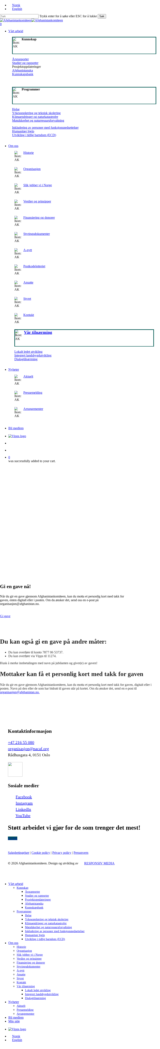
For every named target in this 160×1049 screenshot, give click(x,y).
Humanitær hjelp (23, 131)
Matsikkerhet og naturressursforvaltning (38, 120)
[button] (5, 616)
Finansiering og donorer (39, 217)
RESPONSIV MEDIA (99, 863)
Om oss (13, 943)
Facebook (24, 797)
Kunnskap (22, 887)
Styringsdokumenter (36, 234)
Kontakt (28, 315)
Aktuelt (28, 376)
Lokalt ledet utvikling (28, 351)
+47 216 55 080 (21, 742)
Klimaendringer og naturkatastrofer (35, 116)
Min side (14, 1021)
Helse (16, 109)
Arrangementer (33, 409)
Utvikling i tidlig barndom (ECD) (34, 135)
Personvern (81, 852)
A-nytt (27, 250)
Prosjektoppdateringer (38, 899)
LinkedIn (23, 809)
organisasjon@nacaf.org (28, 748)
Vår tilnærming (26, 986)
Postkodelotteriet (34, 266)
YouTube (22, 815)
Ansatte (28, 282)
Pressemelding (32, 392)
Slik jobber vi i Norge (37, 185)
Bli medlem (16, 1017)
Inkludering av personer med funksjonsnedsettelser (45, 127)
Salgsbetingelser (18, 852)
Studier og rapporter (25, 63)
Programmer (24, 911)
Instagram (24, 803)
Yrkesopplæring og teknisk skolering (36, 113)
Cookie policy (40, 852)
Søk (101, 16)
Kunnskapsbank (22, 74)
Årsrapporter (20, 59)
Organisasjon (32, 169)
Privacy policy (61, 852)
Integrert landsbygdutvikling (32, 355)
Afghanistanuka (22, 70)
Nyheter (13, 1002)
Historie (28, 152)
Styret (27, 298)
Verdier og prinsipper (37, 201)
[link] (84, 301)
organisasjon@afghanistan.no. (20, 692)
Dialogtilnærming (26, 359)
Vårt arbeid (15, 884)
